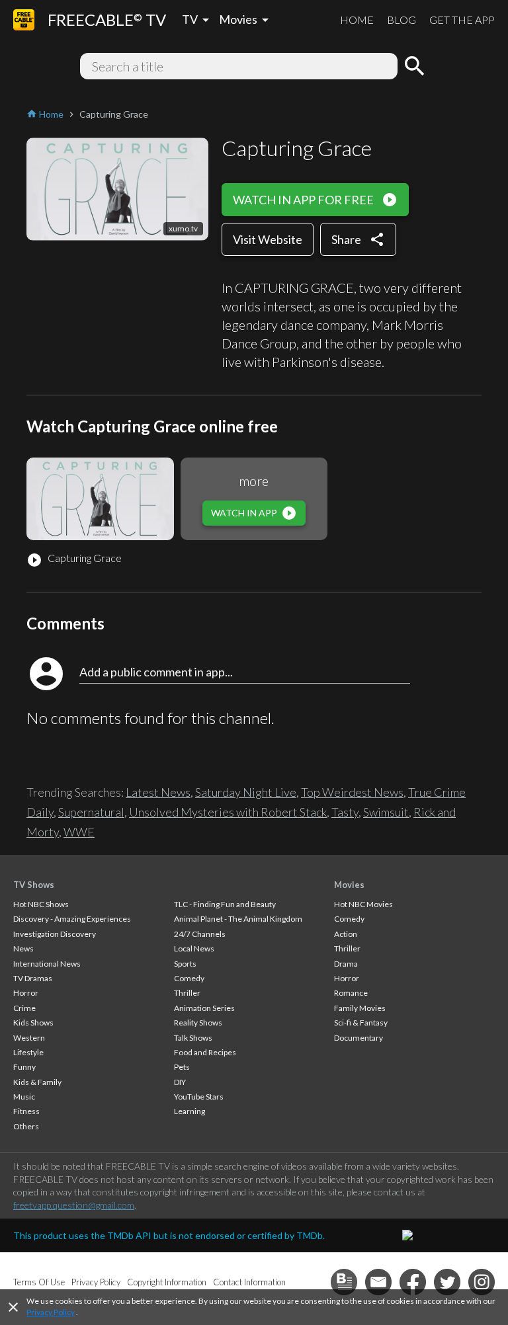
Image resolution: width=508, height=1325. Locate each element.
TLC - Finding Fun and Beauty (225, 904)
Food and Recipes (205, 1052)
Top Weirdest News (352, 792)
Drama (346, 964)
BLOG (401, 19)
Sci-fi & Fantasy (361, 1022)
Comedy (189, 978)
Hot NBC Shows (41, 904)
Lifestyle (28, 1052)
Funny (24, 1067)
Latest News (158, 792)
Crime (24, 1008)
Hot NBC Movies (363, 904)
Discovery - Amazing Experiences (72, 919)
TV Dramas (32, 978)
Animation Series (204, 1008)
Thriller (187, 993)
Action (345, 934)
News (23, 948)
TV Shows (33, 884)
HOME (357, 19)
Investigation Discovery (54, 934)
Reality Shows (198, 1022)
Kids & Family (37, 1082)
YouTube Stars (199, 1097)
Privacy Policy (50, 1312)
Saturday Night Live (245, 792)
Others (26, 1126)
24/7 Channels (200, 934)
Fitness (26, 1111)
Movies (349, 884)
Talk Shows (193, 1038)
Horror (25, 993)
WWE (79, 831)
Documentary (358, 1038)
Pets (182, 1067)
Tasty (345, 812)
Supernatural (91, 812)
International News (47, 964)
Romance (351, 993)
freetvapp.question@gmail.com (73, 1205)
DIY (180, 1082)
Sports (185, 964)
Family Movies (360, 1008)
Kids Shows (33, 1022)
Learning (189, 1111)
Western (29, 1038)
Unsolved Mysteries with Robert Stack (228, 812)
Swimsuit (386, 812)
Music (24, 1097)
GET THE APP (462, 19)
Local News (194, 948)
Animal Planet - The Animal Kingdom (238, 919)
